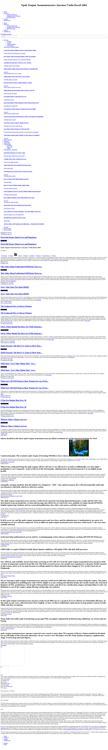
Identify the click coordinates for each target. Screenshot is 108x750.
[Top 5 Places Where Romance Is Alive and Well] (13, 126)
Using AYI (9, 147)
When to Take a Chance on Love (14, 419)
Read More (65, 260)
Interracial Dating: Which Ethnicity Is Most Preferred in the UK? (21, 102)
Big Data (6, 40)
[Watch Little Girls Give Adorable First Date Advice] (11, 162)
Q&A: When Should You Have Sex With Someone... (21, 327)
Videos (8, 148)
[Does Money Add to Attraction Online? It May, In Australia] (14, 53)
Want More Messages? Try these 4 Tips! (14, 152)
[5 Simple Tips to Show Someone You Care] (14, 156)
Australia (9, 41)
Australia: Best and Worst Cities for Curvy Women (17, 62)
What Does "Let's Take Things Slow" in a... (18, 364)
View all (6, 72)
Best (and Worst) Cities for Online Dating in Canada (18, 82)
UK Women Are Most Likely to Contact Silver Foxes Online (20, 109)
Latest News (7, 142)
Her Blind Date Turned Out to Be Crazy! (15, 217)
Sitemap (6, 743)
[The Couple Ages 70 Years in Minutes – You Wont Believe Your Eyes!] (9, 208)
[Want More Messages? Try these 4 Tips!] (10, 149)
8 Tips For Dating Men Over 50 (13, 400)
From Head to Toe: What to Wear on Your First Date (18, 171)
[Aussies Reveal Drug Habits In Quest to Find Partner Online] (11, 47)
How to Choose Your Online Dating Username (16, 179)
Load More (3, 645)
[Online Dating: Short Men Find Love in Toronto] (12, 73)
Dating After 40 (8, 139)
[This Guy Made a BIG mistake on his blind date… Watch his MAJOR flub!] (7, 221)
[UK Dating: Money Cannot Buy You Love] (10, 93)
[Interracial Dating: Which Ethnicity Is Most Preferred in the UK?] (9, 99)
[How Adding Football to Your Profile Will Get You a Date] (10, 194)
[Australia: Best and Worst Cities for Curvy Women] (17, 59)
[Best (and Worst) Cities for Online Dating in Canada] (10, 79)
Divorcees (6, 141)
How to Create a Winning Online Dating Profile (16, 185)
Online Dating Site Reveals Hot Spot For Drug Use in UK (19, 90)
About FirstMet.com (12, 14)
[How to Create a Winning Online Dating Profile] (8, 182)
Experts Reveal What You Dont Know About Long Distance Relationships (23, 116)
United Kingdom (11, 44)
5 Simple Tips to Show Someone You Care (15, 159)
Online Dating (7, 144)
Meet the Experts (11, 17)
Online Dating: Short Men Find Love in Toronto (17, 76)
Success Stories (7, 230)
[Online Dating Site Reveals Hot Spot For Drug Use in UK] (12, 87)
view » (5, 682)
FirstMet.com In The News (13, 16)
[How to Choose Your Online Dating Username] (10, 176)
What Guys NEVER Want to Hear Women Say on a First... (24, 381)
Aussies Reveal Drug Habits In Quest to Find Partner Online (20, 50)
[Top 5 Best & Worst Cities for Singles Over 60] (10, 119)
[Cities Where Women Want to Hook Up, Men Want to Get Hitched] (21, 132)
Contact (6, 19)
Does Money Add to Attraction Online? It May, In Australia (20, 56)
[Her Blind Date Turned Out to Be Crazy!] (14, 214)
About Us (6, 13)
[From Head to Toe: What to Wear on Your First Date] (8, 168)
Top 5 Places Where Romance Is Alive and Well (16, 129)
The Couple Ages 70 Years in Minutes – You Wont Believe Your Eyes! (22, 211)
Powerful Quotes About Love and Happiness (18, 237)
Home (5, 11)
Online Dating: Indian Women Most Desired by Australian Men (21, 69)
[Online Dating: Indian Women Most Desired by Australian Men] (12, 65)
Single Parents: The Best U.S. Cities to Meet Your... (21, 346)
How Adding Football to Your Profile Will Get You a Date (19, 197)
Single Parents (7, 228)
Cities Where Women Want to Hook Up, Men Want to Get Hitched (21, 135)
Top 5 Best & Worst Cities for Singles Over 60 (16, 123)
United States (10, 45)
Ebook (39, 729)
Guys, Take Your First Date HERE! (15, 287)
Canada (9, 43)
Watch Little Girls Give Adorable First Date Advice (17, 165)
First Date (9, 145)
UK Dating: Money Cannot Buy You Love (15, 96)
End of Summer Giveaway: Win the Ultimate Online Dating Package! (22, 191)
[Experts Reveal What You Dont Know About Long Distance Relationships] (11, 113)
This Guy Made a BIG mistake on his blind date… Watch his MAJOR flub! (24, 224)
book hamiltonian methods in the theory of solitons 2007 (77, 729)
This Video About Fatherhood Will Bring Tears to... (21, 267)
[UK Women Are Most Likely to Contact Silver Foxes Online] (10, 106)
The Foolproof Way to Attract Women (16, 306)
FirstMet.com (7, 20)
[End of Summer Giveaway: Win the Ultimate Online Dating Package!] (11, 188)
